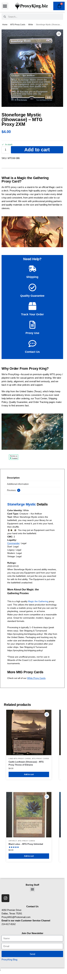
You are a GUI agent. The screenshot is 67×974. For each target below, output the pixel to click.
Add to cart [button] (29, 774)
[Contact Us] (32, 343)
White (30, 24)
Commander (13, 543)
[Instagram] (5, 898)
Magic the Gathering (38, 601)
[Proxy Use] (32, 325)
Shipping (32, 277)
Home (4, 24)
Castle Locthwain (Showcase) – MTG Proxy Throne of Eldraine (26, 763)
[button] (5, 6)
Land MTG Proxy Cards (20, 758)
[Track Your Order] (32, 306)
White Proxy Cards (36, 678)
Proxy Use (32, 333)
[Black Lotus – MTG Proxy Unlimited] (28, 814)
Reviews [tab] (13, 490)
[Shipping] (32, 269)
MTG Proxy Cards (17, 24)
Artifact (13, 841)
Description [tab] (13, 477)
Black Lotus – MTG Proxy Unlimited (26, 844)
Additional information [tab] (18, 484)
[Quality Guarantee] (32, 287)
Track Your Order (32, 314)
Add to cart (37, 149)
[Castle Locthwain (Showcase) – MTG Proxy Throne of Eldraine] (28, 732)
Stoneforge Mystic (21, 504)
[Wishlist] (46, 714)
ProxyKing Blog (9, 959)
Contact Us (32, 351)
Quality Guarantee (32, 295)
